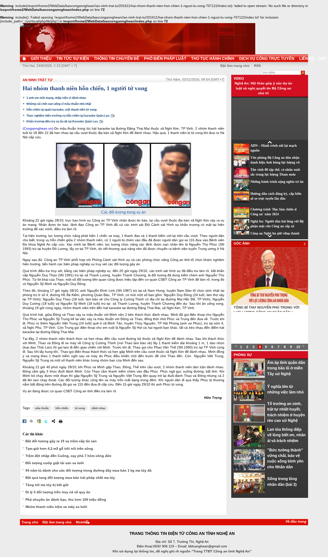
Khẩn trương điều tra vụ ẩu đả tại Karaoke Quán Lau (62, 121)
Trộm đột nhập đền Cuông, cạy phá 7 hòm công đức (68, 456)
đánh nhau (98, 408)
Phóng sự (243, 355)
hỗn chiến (61, 408)
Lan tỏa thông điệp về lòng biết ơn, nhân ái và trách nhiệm (286, 435)
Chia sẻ (53, 421)
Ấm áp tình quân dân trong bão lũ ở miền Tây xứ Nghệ (286, 368)
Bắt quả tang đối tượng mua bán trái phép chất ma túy (70, 478)
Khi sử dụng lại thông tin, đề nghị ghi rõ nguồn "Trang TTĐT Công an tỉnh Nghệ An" (182, 551)
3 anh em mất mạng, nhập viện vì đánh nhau (56, 98)
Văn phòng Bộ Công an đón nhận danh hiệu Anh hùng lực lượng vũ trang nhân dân (275, 162)
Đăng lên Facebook (24, 421)
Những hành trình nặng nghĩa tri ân (277, 182)
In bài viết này (60, 421)
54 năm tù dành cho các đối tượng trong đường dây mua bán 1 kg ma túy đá (88, 470)
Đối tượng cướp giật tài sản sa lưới (54, 463)
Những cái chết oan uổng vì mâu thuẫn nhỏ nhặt (58, 104)
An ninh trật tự (38, 80)
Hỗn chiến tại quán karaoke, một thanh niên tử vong (61, 109)
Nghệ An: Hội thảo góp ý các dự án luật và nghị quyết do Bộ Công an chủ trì (263, 88)
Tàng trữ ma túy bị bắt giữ (46, 485)
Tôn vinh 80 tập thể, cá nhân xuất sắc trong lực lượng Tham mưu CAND (275, 174)
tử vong (80, 408)
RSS (257, 66)
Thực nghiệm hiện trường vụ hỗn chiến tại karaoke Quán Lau (67, 115)
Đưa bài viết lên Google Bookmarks (39, 421)
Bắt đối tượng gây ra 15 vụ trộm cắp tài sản (61, 441)
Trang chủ (30, 522)
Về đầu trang (295, 521)
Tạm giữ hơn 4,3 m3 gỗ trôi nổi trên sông (59, 448)
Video (239, 78)
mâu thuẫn (42, 408)
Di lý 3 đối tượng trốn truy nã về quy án (57, 492)
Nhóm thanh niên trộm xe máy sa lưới (56, 507)
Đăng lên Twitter (46, 421)
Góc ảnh (241, 243)
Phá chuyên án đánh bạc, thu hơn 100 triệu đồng (65, 499)
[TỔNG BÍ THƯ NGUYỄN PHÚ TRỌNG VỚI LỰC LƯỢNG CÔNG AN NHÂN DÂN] (269, 304)
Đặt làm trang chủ (57, 522)
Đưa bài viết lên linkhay (32, 421)
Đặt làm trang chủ (234, 66)
